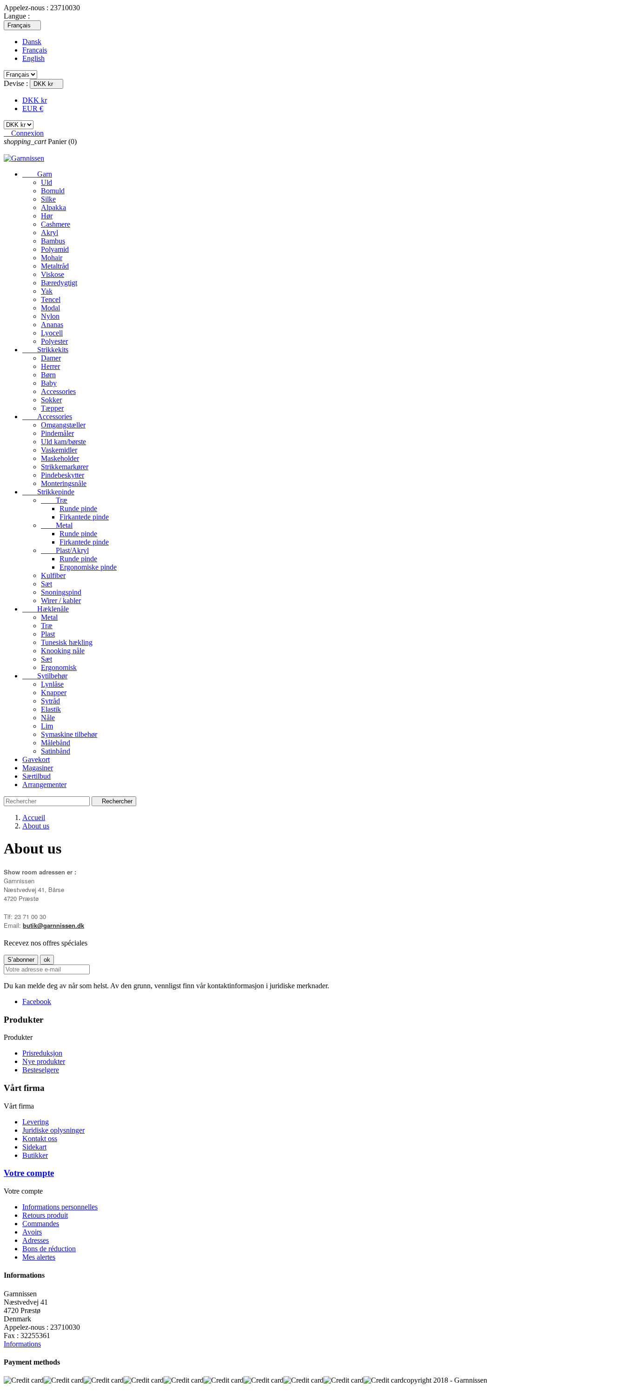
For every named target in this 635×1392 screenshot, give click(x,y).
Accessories (58, 391)
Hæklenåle (45, 609)
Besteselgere (40, 1070)
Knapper (53, 692)
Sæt (46, 584)
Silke (48, 199)
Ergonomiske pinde (88, 567)
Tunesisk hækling (67, 642)
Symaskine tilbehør (69, 734)
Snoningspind (61, 592)
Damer (51, 358)
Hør (47, 216)
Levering (35, 1122)
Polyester (54, 341)
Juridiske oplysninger (53, 1130)
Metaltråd (55, 266)
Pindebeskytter (62, 475)
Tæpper (52, 408)
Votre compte (29, 1173)
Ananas (52, 324)
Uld (46, 182)
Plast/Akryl (65, 550)
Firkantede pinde (84, 517)
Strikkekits (45, 350)
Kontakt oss (39, 1138)
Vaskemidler (59, 450)
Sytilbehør (44, 676)
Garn (37, 174)
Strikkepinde (48, 492)
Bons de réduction (49, 1249)
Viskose (52, 274)
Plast (48, 634)
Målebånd (55, 743)
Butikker (35, 1155)
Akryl (49, 232)
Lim (47, 726)
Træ (54, 500)
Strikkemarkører (64, 467)
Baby (49, 383)
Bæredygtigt (59, 283)
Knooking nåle (63, 651)
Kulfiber (53, 575)
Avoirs (32, 1232)
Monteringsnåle (63, 483)
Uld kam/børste (63, 442)
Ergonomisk (59, 667)
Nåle (48, 718)
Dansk (31, 42)
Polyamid (55, 249)
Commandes (40, 1224)
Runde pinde (78, 508)
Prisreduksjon (42, 1053)
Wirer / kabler (61, 600)
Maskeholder (60, 458)
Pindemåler (57, 433)
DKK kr (34, 100)
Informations (22, 1344)
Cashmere (55, 224)
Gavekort (36, 759)
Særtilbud (36, 776)
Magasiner (37, 768)
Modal (50, 308)
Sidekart (34, 1147)
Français (34, 50)
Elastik (51, 709)
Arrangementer (44, 784)
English (33, 58)
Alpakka (53, 207)
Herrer (50, 366)
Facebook (36, 1001)
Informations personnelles (60, 1207)
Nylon (50, 316)
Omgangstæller (63, 425)
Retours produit (45, 1215)
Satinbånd (55, 751)
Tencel (50, 299)
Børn (48, 375)
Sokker (51, 400)
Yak (47, 291)
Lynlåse (52, 684)
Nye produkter (43, 1061)
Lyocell (52, 333)
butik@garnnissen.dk (53, 925)
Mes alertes (38, 1257)
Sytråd (50, 701)
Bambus (53, 241)
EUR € (32, 108)
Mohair (51, 258)
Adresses (35, 1240)
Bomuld (53, 191)
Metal (57, 525)
